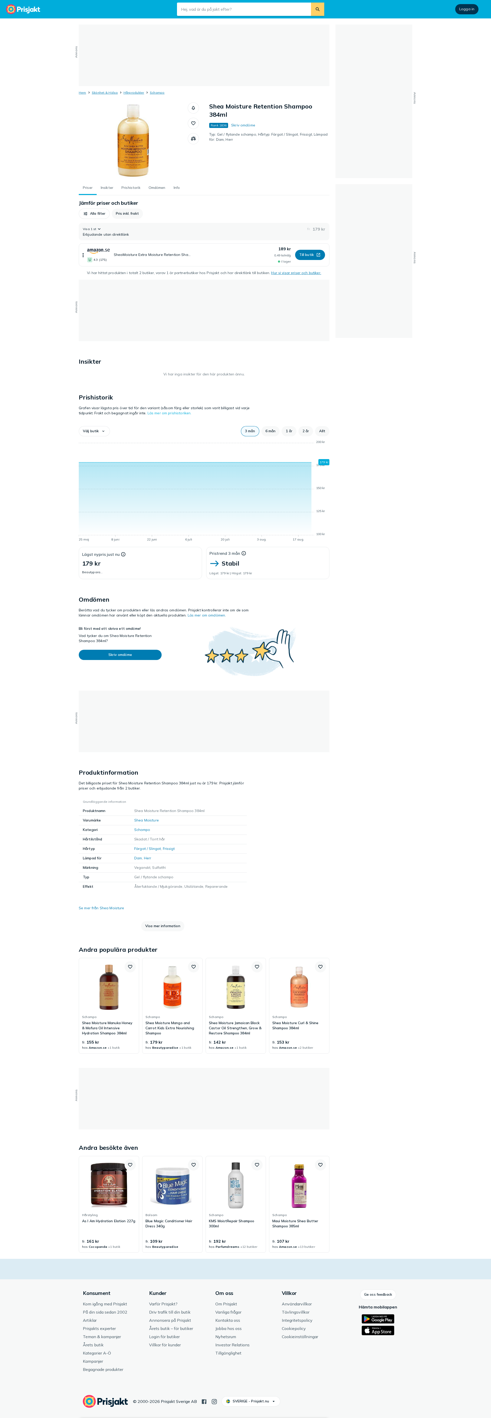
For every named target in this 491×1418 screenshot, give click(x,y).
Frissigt (169, 848)
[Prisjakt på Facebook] (204, 1401)
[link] (109, 1006)
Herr (147, 858)
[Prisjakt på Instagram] (214, 1401)
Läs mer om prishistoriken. (170, 413)
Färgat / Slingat (147, 848)
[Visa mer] (83, 255)
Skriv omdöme (243, 125)
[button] (193, 108)
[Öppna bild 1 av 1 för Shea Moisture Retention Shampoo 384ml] (133, 140)
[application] (204, 491)
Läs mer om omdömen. (207, 615)
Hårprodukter (134, 92)
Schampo (157, 92)
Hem (82, 92)
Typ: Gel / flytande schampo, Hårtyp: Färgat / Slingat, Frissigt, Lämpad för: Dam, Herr (268, 137)
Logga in (466, 9)
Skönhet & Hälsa (105, 92)
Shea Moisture (146, 820)
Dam (138, 858)
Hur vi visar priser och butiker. (296, 272)
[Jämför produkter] (193, 138)
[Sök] (317, 9)
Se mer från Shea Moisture (101, 908)
